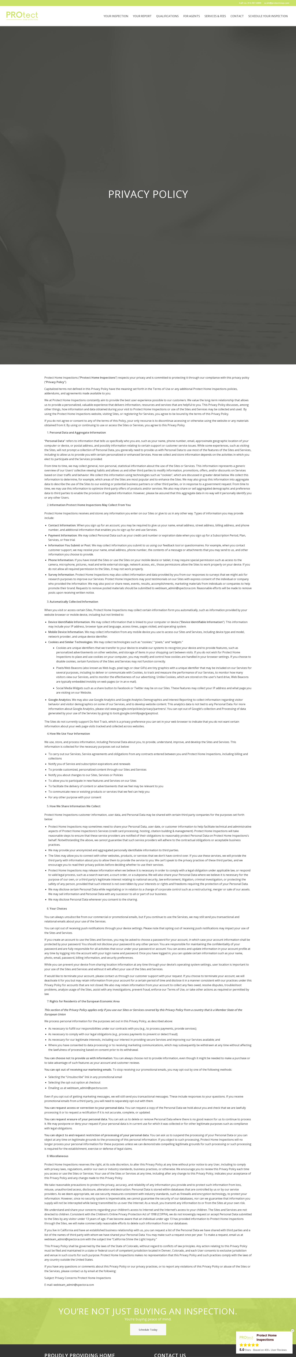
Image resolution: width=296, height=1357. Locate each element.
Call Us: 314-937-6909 (250, 2)
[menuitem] (116, 16)
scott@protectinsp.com (276, 2)
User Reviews (275, 1350)
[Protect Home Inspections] (22, 16)
